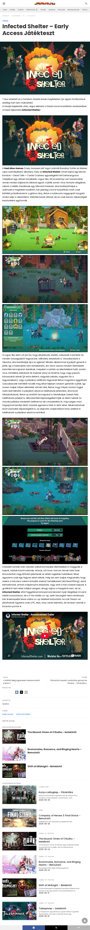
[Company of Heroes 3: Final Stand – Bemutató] (19, 818)
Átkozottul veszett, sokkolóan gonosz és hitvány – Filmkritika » (68, 682)
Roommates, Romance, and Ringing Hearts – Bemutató (60, 863)
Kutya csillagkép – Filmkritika (56, 792)
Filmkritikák (44, 787)
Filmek (43, 10)
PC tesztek (31, 16)
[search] (86, 3)
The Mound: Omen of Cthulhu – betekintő (52, 732)
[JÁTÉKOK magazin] (45, 3)
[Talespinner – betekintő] (19, 911)
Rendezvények (73, 10)
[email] (79, 927)
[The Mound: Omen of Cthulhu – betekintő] (14, 736)
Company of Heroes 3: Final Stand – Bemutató (60, 817)
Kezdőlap (5, 16)
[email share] (26, 692)
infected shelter (23, 714)
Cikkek (12, 10)
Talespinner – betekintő (52, 908)
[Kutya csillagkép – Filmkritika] (19, 794)
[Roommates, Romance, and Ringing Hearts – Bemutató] (14, 753)
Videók (20, 10)
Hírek (5, 10)
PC (24, 16)
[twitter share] (21, 692)
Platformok (30, 10)
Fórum (84, 10)
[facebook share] (16, 692)
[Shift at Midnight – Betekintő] (14, 771)
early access (7, 714)
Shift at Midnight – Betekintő (45, 766)
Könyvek (61, 10)
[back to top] (85, 921)
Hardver (52, 10)
